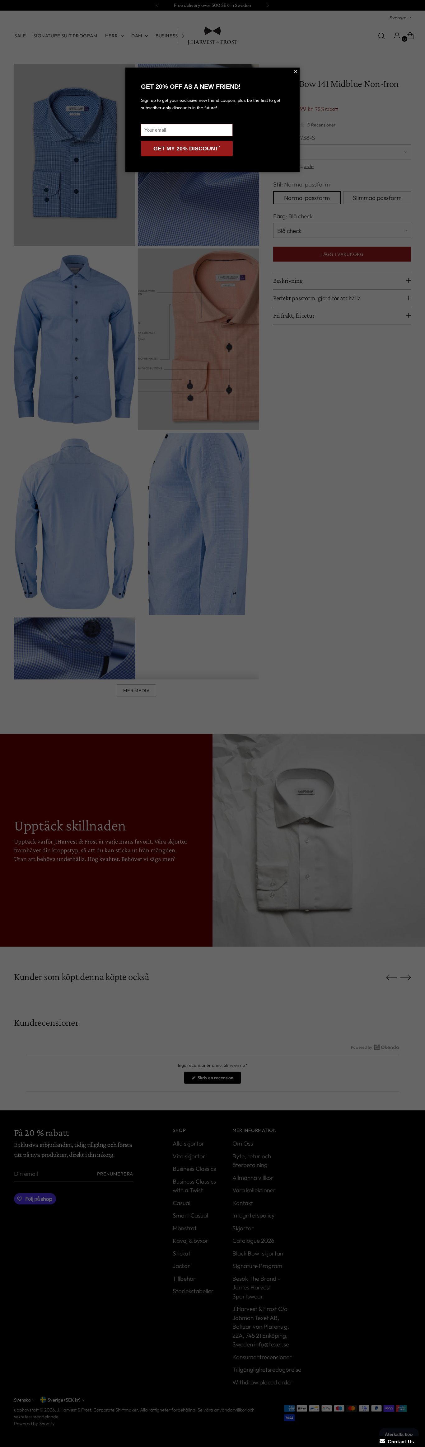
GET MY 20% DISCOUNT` (186, 148)
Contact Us (399, 1441)
